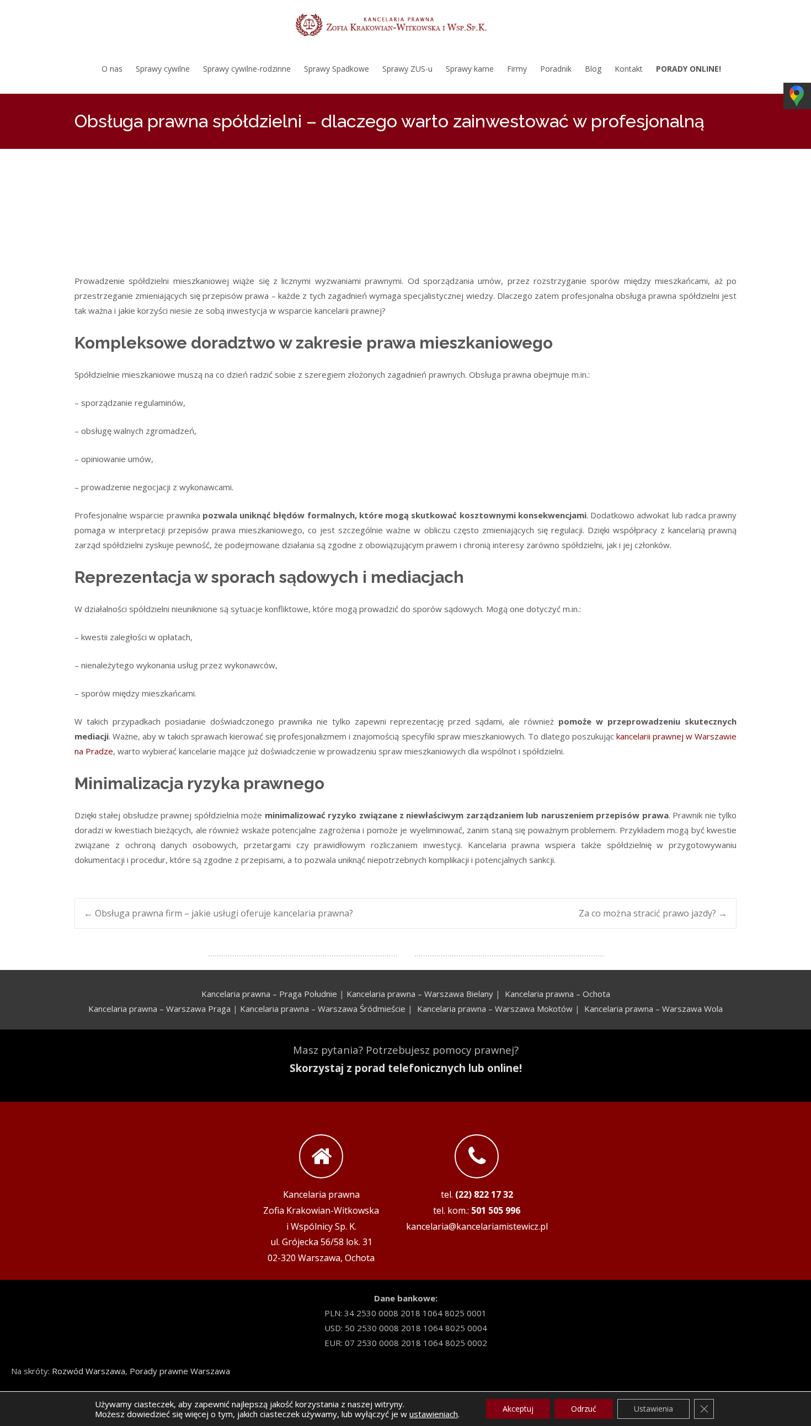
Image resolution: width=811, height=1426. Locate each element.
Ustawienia (653, 1408)
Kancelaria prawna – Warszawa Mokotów (495, 1008)
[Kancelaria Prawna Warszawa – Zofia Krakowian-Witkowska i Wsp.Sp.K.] (405, 22)
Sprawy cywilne (163, 68)
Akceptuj (518, 1408)
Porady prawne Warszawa (180, 1370)
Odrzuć (583, 1408)
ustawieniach (433, 1414)
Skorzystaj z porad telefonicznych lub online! (406, 1068)
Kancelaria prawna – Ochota (557, 993)
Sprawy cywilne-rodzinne (247, 68)
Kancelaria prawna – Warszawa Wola (653, 1008)
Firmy (517, 68)
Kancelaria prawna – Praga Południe (269, 993)
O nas (112, 68)
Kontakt (629, 68)
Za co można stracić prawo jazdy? (653, 913)
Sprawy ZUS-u (407, 68)
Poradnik (556, 68)
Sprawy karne (470, 68)
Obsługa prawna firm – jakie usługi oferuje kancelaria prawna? (218, 913)
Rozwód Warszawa (88, 1370)
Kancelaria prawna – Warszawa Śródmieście (323, 1008)
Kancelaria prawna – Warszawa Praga (159, 1008)
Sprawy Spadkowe (336, 68)
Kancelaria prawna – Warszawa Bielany (419, 993)
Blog (593, 68)
